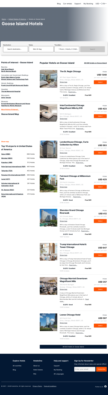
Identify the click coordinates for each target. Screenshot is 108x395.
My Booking (88, 4)
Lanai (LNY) (5, 179)
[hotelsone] (15, 3)
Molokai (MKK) (6, 158)
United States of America (17, 19)
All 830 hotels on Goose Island (95, 63)
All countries (17, 366)
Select (100, 82)
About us (36, 366)
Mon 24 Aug (37, 49)
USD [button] (97, 4)
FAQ (34, 374)
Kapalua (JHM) (6, 162)
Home (4, 19)
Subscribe (101, 369)
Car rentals (67, 4)
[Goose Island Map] (18, 128)
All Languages (59, 374)
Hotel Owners (38, 370)
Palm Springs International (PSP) (13, 166)
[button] (104, 4)
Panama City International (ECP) (13, 175)
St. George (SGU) (7, 190)
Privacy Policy (37, 386)
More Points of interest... (10, 109)
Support (77, 4)
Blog (59, 4)
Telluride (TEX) (7, 171)
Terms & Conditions (50, 386)
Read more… (72, 92)
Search (92, 49)
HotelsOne (14, 386)
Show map (5, 141)
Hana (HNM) (5, 154)
